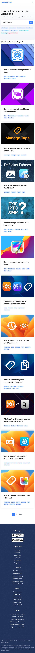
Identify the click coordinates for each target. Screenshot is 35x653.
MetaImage (5, 28)
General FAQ (17, 594)
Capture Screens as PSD (17, 627)
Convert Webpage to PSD (17, 624)
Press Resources (17, 573)
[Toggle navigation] (32, 2)
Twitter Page (16, 604)
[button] (18, 535)
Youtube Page (17, 602)
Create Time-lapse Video (17, 619)
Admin (7, 642)
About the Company (17, 576)
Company (4, 33)
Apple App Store (16, 583)
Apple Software (13, 33)
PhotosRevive (5, 30)
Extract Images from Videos (17, 621)
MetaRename (20, 28)
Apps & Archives (17, 571)
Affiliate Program (23, 30)
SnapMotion (14, 30)
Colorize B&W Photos (17, 616)
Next (20, 514)
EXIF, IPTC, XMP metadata (17, 614)
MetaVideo (12, 28)
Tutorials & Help (17, 597)
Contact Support (17, 592)
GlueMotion (29, 28)
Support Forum (17, 599)
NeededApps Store (17, 581)
